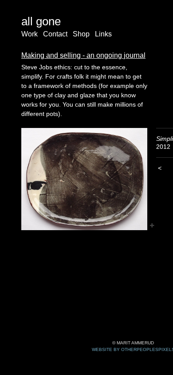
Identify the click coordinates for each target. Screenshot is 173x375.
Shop (81, 34)
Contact (55, 34)
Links (103, 34)
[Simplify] (84, 179)
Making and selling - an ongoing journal (83, 55)
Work (29, 34)
